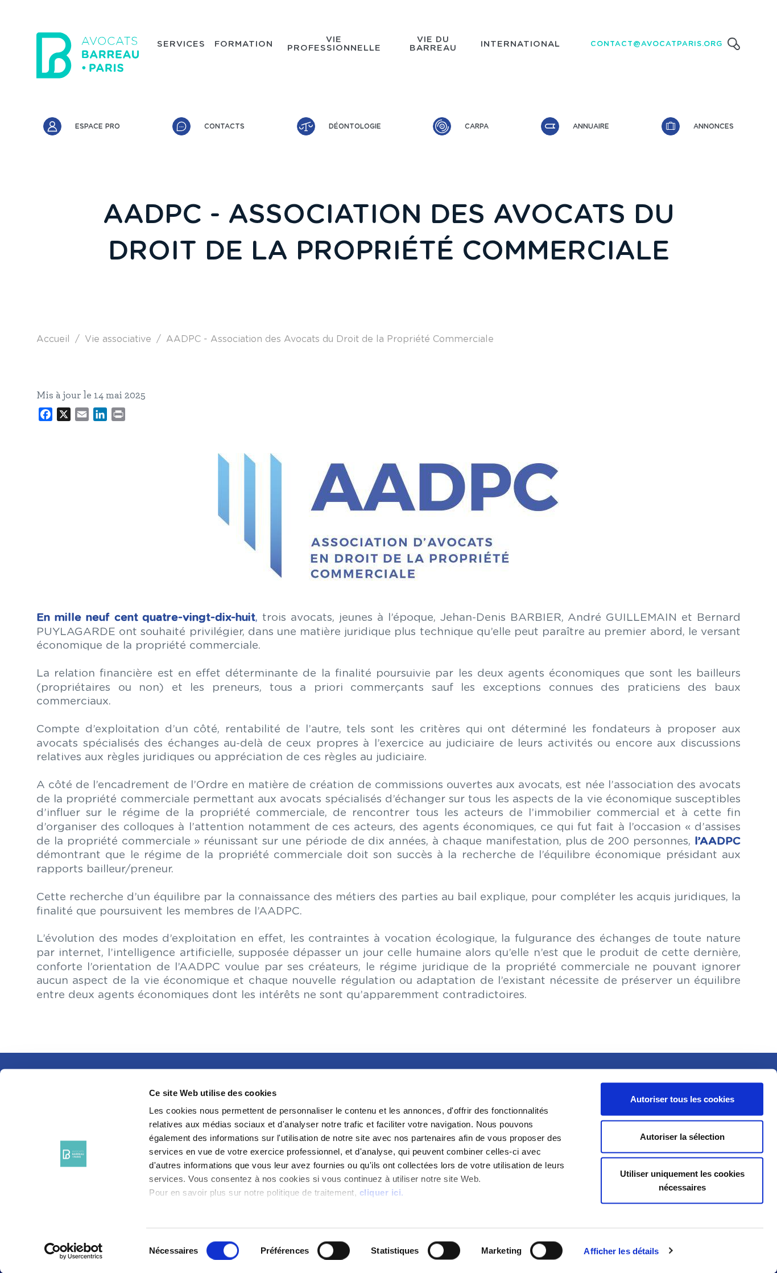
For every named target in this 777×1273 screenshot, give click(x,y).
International (520, 44)
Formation (243, 44)
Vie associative (118, 339)
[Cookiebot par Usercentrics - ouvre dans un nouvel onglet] (73, 1250)
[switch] (333, 1250)
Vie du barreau (433, 44)
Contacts (224, 126)
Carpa (477, 126)
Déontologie (355, 126)
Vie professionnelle (334, 44)
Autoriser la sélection (682, 1136)
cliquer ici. (381, 1192)
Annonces (713, 126)
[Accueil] (87, 55)
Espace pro (97, 126)
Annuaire (591, 126)
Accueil (53, 339)
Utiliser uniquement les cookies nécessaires (682, 1180)
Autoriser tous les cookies (682, 1099)
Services (181, 44)
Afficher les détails (621, 1250)
